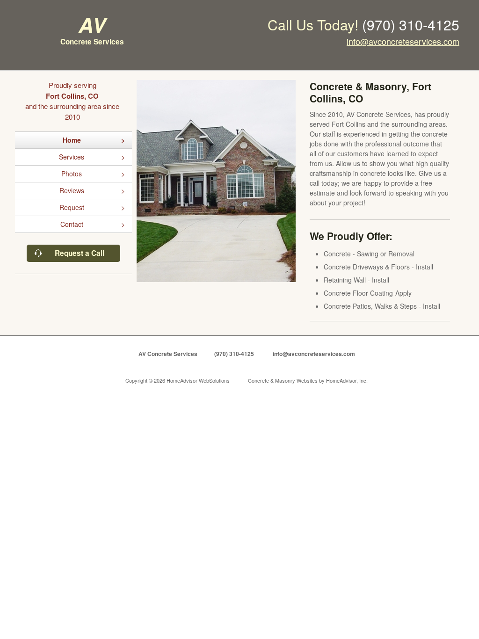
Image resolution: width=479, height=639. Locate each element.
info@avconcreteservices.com (403, 41)
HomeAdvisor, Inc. (347, 380)
